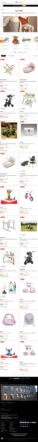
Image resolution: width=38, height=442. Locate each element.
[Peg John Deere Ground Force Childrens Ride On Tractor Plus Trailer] (29, 226)
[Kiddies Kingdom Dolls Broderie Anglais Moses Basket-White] (9, 162)
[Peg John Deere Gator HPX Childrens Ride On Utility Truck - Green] (9, 130)
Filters (4, 55)
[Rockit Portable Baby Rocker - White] (9, 288)
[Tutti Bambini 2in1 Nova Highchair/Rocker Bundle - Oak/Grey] (29, 162)
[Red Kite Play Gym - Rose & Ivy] (9, 320)
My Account (3, 427)
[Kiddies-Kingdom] (19, 2)
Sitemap (2, 431)
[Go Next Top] (26, 373)
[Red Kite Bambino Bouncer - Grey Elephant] (29, 320)
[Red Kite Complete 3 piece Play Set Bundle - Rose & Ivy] (29, 288)
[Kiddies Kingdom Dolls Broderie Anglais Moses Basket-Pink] (29, 68)
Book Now (24, 5)
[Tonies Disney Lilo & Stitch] (9, 350)
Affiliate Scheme (12, 428)
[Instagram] (23, 426)
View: (24, 52)
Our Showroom (3, 424)
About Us (2, 422)
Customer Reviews (4, 430)
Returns (11, 425)
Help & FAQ (11, 427)
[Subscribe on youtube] (25, 426)
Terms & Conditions (13, 431)
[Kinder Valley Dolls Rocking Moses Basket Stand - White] (9, 226)
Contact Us (11, 422)
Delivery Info (12, 424)
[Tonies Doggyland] (9, 196)
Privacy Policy (12, 430)
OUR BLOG (2, 425)
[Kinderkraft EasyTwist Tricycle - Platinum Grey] (29, 258)
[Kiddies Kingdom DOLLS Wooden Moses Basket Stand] (9, 68)
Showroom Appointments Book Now (8, 403)
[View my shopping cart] (35, 2)
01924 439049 (3, 409)
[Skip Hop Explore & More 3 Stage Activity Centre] (29, 100)
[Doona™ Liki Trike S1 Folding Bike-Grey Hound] (9, 100)
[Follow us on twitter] (21, 426)
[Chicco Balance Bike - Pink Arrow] (29, 196)
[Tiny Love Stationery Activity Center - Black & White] (9, 258)
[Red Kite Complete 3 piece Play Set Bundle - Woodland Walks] (29, 350)
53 (23, 373)
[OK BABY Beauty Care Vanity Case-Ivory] (29, 130)
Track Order (3, 428)
